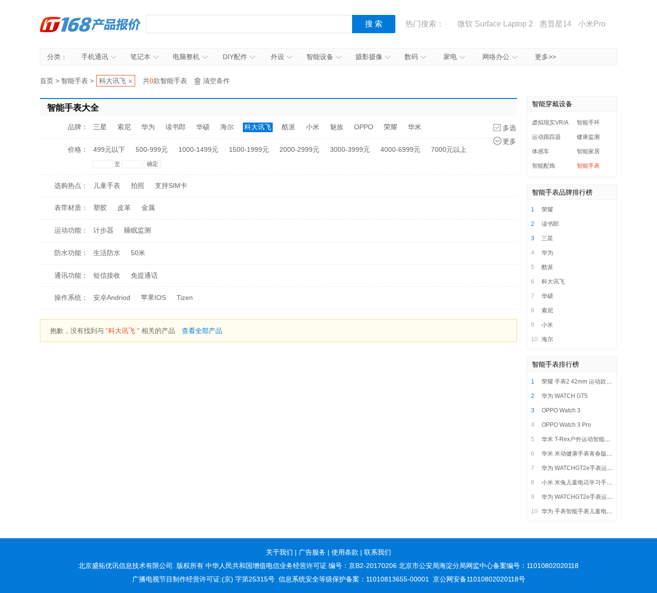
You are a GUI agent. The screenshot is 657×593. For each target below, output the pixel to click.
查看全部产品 (202, 330)
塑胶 (100, 207)
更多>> (545, 57)
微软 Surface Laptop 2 (495, 24)
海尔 (227, 127)
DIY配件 (235, 57)
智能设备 (319, 57)
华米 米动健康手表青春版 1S (578, 453)
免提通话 (144, 275)
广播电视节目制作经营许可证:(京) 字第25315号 (203, 579)
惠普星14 (555, 24)
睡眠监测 (137, 230)
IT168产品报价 (90, 24)
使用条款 (344, 552)
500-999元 (152, 149)
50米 (138, 253)
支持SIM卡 (171, 185)
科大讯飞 (112, 81)
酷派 (288, 127)
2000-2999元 (299, 149)
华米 (414, 127)
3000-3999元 (350, 149)
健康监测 (588, 137)
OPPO (363, 127)
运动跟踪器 (546, 137)
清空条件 (216, 81)
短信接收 (106, 275)
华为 (148, 127)
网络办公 (495, 57)
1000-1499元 (198, 149)
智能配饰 (543, 165)
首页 (46, 81)
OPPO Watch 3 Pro (566, 424)
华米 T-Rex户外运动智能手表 (579, 439)
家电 (450, 57)
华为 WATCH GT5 (565, 396)
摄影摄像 (368, 57)
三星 (100, 127)
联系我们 (377, 552)
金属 (148, 207)
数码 (411, 57)
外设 (277, 57)
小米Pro (592, 24)
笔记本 (140, 57)
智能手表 (74, 81)
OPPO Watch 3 (561, 410)
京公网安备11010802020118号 (479, 579)
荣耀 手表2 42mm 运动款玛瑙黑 (582, 381)
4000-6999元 (400, 149)
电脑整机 (186, 57)
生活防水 (106, 253)
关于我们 (279, 552)
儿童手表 (106, 185)
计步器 (103, 230)
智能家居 (588, 151)
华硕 (203, 127)
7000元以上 (449, 149)
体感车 (540, 151)
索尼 (124, 127)
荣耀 (390, 127)
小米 (312, 127)
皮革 (124, 207)
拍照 (137, 185)
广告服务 (312, 552)
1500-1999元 (249, 149)
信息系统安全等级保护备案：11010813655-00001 (353, 579)
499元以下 (109, 149)
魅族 (336, 127)
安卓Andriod (111, 297)
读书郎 (175, 127)
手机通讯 (94, 57)
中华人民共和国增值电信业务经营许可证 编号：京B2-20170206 (301, 565)
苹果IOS (153, 297)
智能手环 (588, 122)
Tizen (185, 297)
